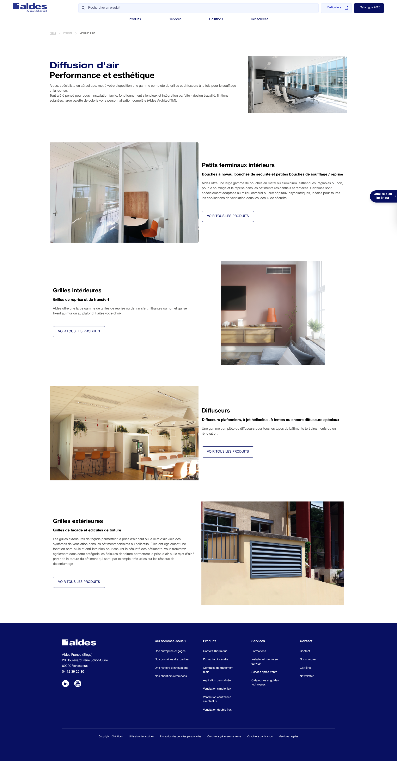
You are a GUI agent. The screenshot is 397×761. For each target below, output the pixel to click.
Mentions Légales (288, 737)
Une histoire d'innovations (171, 668)
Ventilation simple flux (217, 689)
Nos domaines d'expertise (172, 659)
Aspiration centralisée (217, 680)
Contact (305, 651)
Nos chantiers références (171, 676)
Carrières (306, 668)
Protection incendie (215, 659)
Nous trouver (308, 659)
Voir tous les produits (228, 216)
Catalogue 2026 (370, 7)
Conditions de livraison (260, 737)
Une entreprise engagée (170, 651)
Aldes (53, 33)
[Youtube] (77, 684)
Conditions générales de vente (224, 737)
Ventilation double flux (217, 710)
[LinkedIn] (65, 684)
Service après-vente (264, 672)
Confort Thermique (215, 651)
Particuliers (334, 7)
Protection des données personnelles (180, 737)
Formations (258, 651)
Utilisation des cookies (141, 737)
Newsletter (307, 676)
